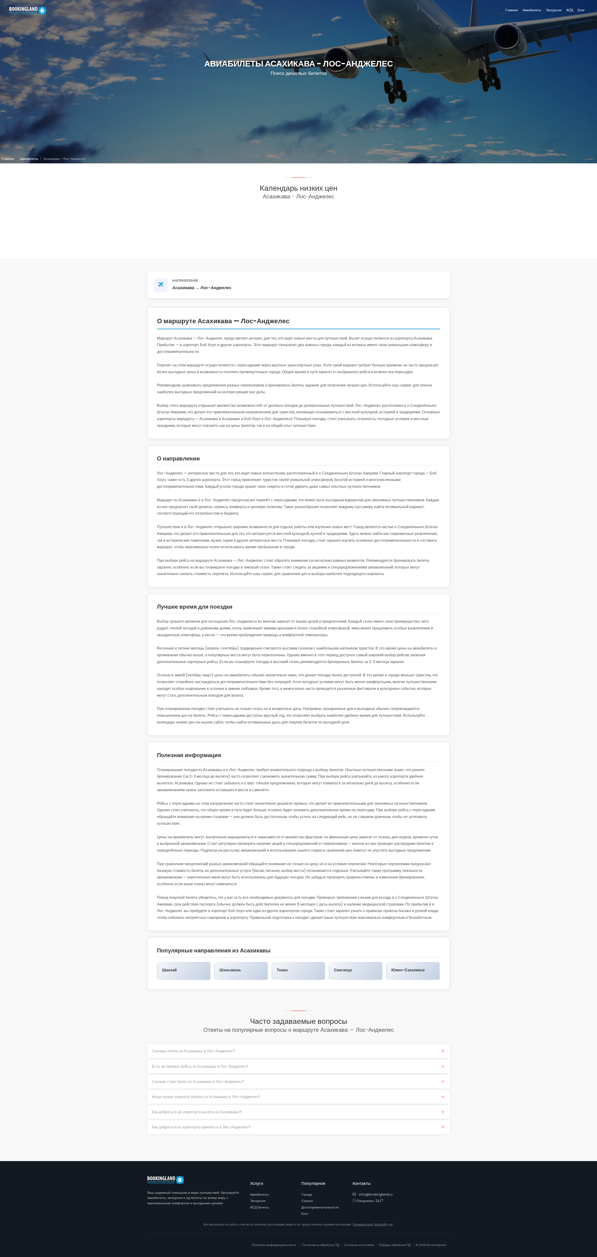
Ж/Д (569, 10)
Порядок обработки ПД (395, 1245)
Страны (307, 1200)
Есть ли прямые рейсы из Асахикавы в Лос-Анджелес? (200, 1066)
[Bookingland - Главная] (168, 1180)
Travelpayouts (362, 1224)
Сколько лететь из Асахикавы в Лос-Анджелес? (193, 1051)
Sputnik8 (380, 1224)
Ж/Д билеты (259, 1207)
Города (306, 1194)
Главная (511, 10)
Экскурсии (554, 10)
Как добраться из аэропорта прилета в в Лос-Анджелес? (201, 1127)
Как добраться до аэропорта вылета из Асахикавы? (196, 1112)
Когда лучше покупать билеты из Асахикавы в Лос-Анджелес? (206, 1097)
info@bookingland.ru (375, 1194)
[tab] (298, 1051)
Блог (581, 10)
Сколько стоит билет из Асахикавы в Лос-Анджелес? (198, 1081)
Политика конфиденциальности (274, 1245)
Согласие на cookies (359, 1245)
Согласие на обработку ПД (320, 1245)
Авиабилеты (532, 10)
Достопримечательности (320, 1207)
